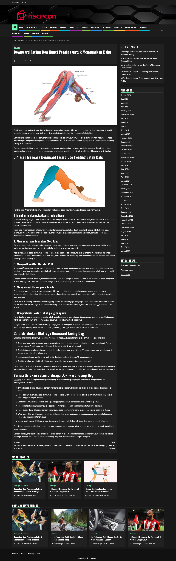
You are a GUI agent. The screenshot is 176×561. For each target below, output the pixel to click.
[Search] (162, 30)
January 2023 (126, 212)
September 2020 (127, 228)
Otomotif (118, 27)
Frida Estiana (109, 544)
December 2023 (127, 193)
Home (21, 27)
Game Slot (74, 27)
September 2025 (127, 115)
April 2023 (125, 208)
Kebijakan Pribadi (19, 553)
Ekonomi (53, 27)
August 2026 (126, 95)
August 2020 (126, 231)
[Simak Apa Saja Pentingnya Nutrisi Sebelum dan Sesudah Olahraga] (28, 471)
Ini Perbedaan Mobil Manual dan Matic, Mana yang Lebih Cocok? (106, 538)
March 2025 (125, 134)
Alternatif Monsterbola (130, 265)
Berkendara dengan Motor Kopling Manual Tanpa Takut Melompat (38, 445)
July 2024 (124, 165)
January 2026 (126, 111)
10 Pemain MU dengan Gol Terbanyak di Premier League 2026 (64, 490)
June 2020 (125, 239)
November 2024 (127, 150)
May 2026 (124, 103)
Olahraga (107, 27)
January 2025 (126, 142)
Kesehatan (95, 27)
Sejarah (35, 33)
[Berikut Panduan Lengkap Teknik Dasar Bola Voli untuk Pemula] (100, 471)
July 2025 (124, 119)
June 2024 (125, 169)
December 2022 (127, 216)
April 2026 (125, 107)
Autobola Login (127, 270)
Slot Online (125, 275)
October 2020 (126, 224)
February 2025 (126, 138)
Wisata (26, 33)
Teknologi (16, 33)
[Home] (14, 27)
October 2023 (126, 200)
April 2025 (125, 130)
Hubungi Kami (34, 553)
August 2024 (126, 161)
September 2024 (127, 157)
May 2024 (124, 173)
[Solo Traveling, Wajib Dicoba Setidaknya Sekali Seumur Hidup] (69, 520)
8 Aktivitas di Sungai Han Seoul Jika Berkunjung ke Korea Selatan (90, 445)
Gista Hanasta (31, 61)
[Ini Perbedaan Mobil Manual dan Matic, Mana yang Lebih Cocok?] (107, 520)
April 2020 (125, 247)
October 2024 (126, 154)
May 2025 (124, 126)
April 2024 (125, 177)
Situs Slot (30, 27)
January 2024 (126, 189)
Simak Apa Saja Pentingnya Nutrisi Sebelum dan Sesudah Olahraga (28, 490)
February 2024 (126, 185)
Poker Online (130, 27)
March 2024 (125, 181)
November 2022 (127, 220)
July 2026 (124, 99)
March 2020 (125, 251)
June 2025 (125, 122)
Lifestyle (46, 33)
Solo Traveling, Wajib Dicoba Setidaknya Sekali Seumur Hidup (68, 538)
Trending (143, 27)
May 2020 (124, 243)
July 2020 (124, 235)
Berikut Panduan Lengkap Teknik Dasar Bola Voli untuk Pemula (98, 490)
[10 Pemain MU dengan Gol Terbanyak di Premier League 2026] (64, 471)
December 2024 (127, 146)
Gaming (85, 27)
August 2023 (126, 204)
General (63, 27)
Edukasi (44, 27)
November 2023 (127, 196)
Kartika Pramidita (31, 495)
